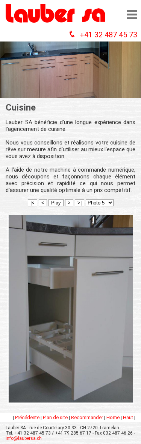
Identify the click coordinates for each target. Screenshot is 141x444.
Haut (128, 417)
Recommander (87, 417)
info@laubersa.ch (24, 438)
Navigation (132, 14)
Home (113, 417)
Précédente (27, 417)
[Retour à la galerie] (71, 403)
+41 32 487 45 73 (108, 34)
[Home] (55, 24)
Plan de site (55, 417)
